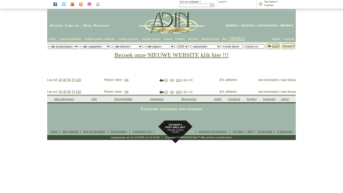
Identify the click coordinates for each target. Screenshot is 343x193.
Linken (285, 99)
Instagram (269, 99)
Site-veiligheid (70, 131)
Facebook (234, 99)
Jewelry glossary (128, 38)
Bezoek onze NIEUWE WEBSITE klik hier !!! (172, 55)
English (276, 38)
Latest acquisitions (70, 38)
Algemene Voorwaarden (212, 131)
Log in (222, 2)
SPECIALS (237, 38)
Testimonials (264, 131)
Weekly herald (210, 38)
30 (65, 80)
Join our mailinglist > (190, 2)
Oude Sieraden (96, 25)
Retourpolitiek (118, 131)
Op (127, 80)
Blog (224, 38)
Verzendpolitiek (123, 99)
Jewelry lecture (151, 38)
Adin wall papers (64, 99)
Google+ (252, 99)
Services (193, 38)
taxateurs (248, 25)
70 (73, 80)
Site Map (238, 131)
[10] (178, 80)
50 (69, 80)
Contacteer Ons (142, 131)
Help (94, 99)
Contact (180, 38)
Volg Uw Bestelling (94, 131)
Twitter (218, 99)
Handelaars (157, 99)
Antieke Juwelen (64, 25)
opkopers (286, 25)
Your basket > (271, 2)
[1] (166, 80)
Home (52, 38)
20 (60, 80)
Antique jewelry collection (100, 38)
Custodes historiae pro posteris (172, 109)
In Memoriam (285, 131)
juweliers (232, 25)
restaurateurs (267, 25)
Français (288, 38)
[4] (172, 80)
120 (78, 80)
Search (167, 38)
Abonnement (188, 99)
